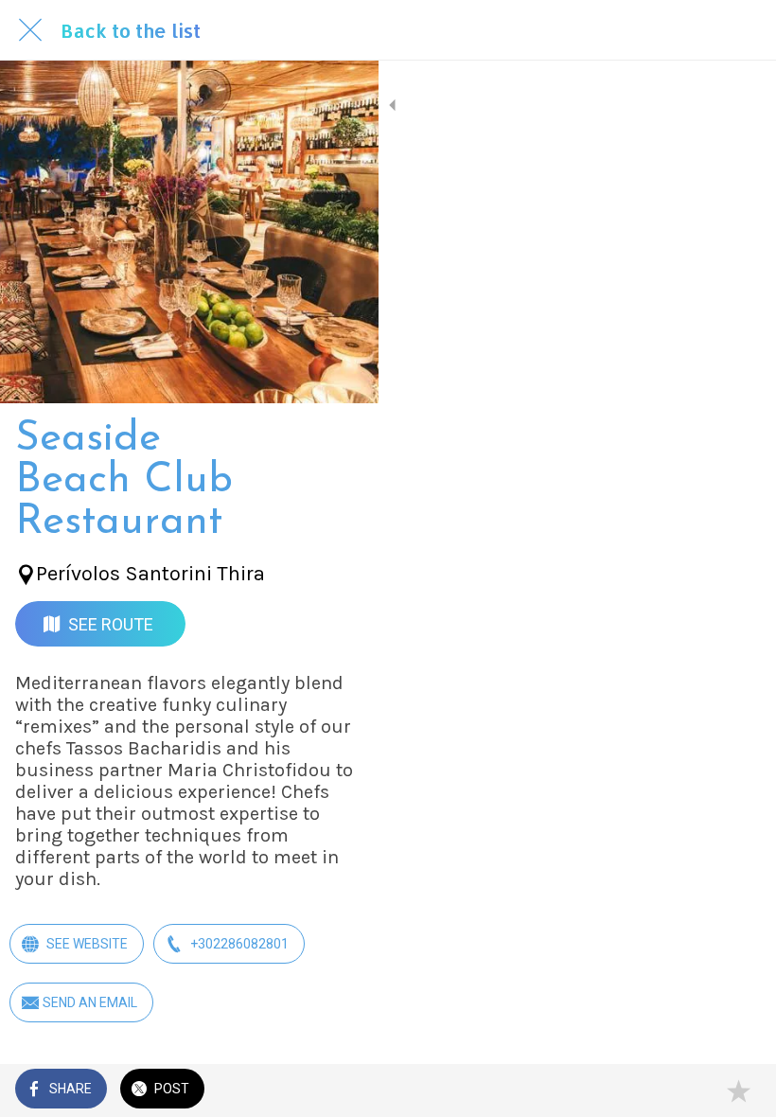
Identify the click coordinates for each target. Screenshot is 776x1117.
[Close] (30, 30)
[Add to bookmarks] (738, 1090)
